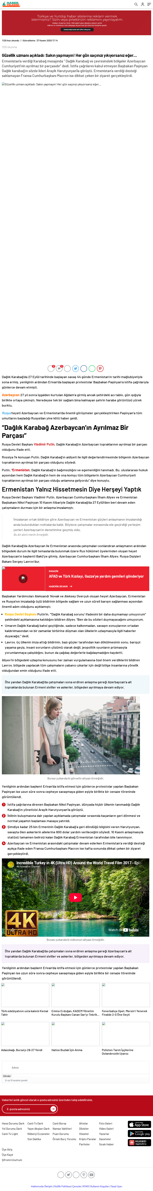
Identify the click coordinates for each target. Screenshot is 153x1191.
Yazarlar (104, 1133)
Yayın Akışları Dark (38, 1128)
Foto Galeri (105, 1123)
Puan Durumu (61, 1133)
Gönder (7, 1076)
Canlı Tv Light (10, 1133)
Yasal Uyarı (116, 1186)
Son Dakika (34, 1139)
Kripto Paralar (87, 1139)
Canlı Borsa (59, 1123)
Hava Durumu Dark (13, 1123)
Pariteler (84, 1144)
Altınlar (83, 1123)
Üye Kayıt (7, 1154)
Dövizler (84, 1128)
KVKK (86, 1186)
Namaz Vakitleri (62, 1128)
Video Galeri (106, 1128)
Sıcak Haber (106, 1144)
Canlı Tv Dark (35, 1123)
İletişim (49, 1186)
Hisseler (84, 1133)
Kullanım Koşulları (99, 1186)
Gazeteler (105, 1139)
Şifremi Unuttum (12, 1160)
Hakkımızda (37, 1186)
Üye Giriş (7, 1149)
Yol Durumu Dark (12, 1128)
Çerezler (77, 1186)
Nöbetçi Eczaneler (38, 1133)
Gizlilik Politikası (62, 1186)
